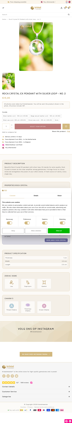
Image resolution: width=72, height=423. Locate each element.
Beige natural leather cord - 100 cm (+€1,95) (45, 116)
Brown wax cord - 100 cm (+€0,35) (40, 120)
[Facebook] (67, 132)
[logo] (36, 8)
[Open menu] (3, 8)
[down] (12, 128)
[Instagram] (8, 376)
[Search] (68, 14)
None (56, 120)
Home (4, 19)
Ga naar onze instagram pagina (35, 354)
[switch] (27, 222)
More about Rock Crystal (56, 240)
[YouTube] (16, 376)
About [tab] (59, 195)
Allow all (59, 231)
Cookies (23, 407)
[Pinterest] (69, 132)
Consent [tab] (12, 195)
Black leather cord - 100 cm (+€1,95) (15, 116)
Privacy (30, 407)
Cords (4, 112)
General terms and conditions (44, 407)
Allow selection (36, 231)
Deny (13, 231)
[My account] (61, 8)
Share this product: (59, 131)
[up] (12, 125)
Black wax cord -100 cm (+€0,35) (14, 120)
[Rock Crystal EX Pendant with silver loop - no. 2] (36, 46)
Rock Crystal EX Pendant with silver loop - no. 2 (25, 19)
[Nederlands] (67, 2)
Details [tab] (36, 195)
